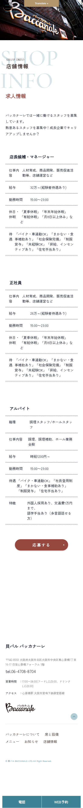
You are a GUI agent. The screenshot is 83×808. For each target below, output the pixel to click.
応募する (42, 545)
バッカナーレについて (23, 734)
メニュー (12, 741)
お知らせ (31, 741)
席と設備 (52, 734)
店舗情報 (50, 741)
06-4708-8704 (23, 671)
